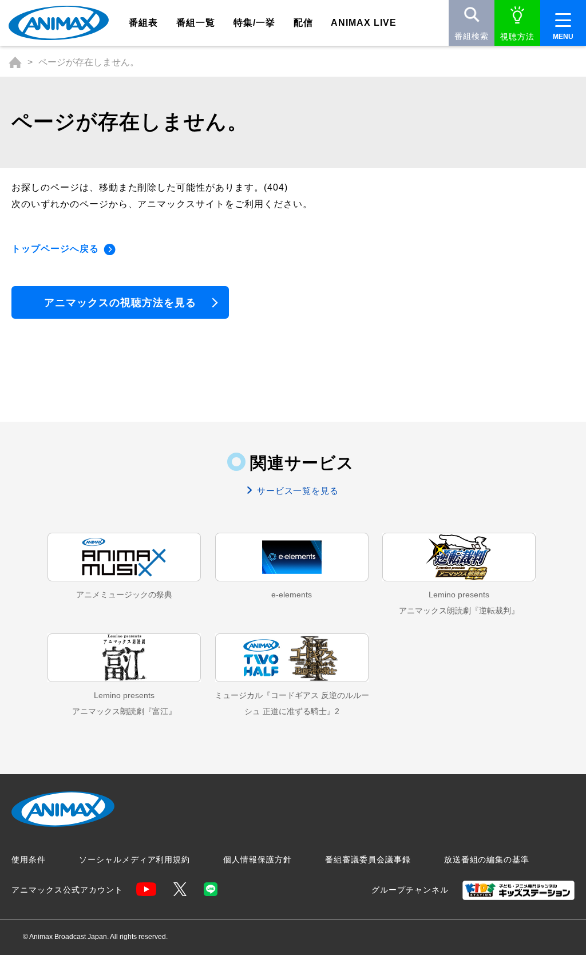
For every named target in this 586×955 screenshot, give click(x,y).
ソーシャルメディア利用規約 (134, 859)
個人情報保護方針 (257, 859)
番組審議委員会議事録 (368, 859)
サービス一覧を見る (296, 491)
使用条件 (28, 859)
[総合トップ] (15, 62)
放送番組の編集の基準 (487, 859)
